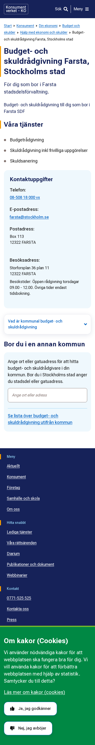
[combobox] (47, 395)
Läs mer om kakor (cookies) (34, 692)
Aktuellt (13, 466)
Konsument (25, 26)
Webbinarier (17, 575)
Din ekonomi (48, 26)
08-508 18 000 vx (25, 197)
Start (8, 26)
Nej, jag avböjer (32, 728)
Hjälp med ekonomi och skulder (43, 32)
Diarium (13, 553)
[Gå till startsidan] (16, 9)
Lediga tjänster (19, 532)
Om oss (13, 509)
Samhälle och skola (23, 498)
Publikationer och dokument (30, 564)
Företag (13, 487)
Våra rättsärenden (22, 543)
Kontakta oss (18, 609)
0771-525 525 (19, 598)
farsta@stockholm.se (29, 217)
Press (12, 619)
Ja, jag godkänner (34, 708)
